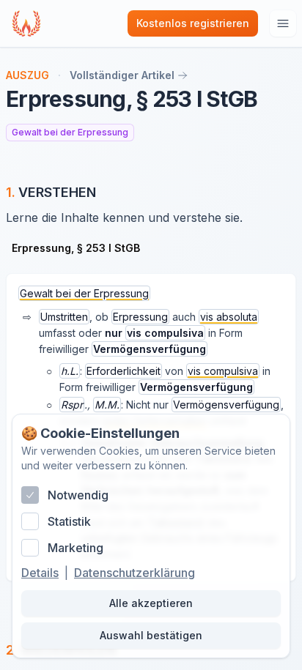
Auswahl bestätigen (151, 635)
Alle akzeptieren (151, 603)
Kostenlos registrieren (192, 23)
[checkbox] (30, 495)
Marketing (75, 547)
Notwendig (78, 495)
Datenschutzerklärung (134, 572)
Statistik (69, 521)
